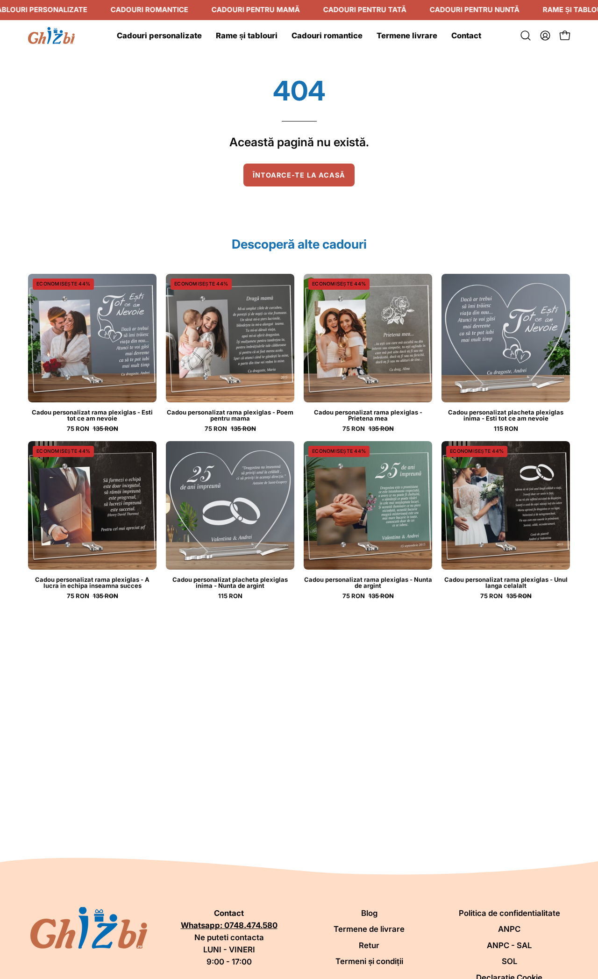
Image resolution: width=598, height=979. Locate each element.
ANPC (509, 929)
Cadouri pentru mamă (256, 9)
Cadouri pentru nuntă (475, 9)
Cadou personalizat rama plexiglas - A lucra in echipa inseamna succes (92, 583)
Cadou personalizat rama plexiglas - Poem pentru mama (230, 415)
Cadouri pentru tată (364, 9)
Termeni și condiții (369, 961)
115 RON (506, 429)
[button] (525, 35)
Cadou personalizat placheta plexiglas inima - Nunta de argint (230, 583)
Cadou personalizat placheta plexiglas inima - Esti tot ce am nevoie (505, 415)
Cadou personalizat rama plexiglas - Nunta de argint (368, 583)
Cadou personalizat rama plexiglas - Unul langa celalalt (506, 583)
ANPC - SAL (509, 945)
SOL (509, 961)
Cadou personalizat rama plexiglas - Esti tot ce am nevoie (92, 415)
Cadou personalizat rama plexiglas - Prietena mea (368, 415)
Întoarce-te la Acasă (299, 175)
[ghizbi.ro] (51, 35)
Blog (369, 913)
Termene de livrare (369, 929)
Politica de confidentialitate (509, 913)
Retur (369, 945)
